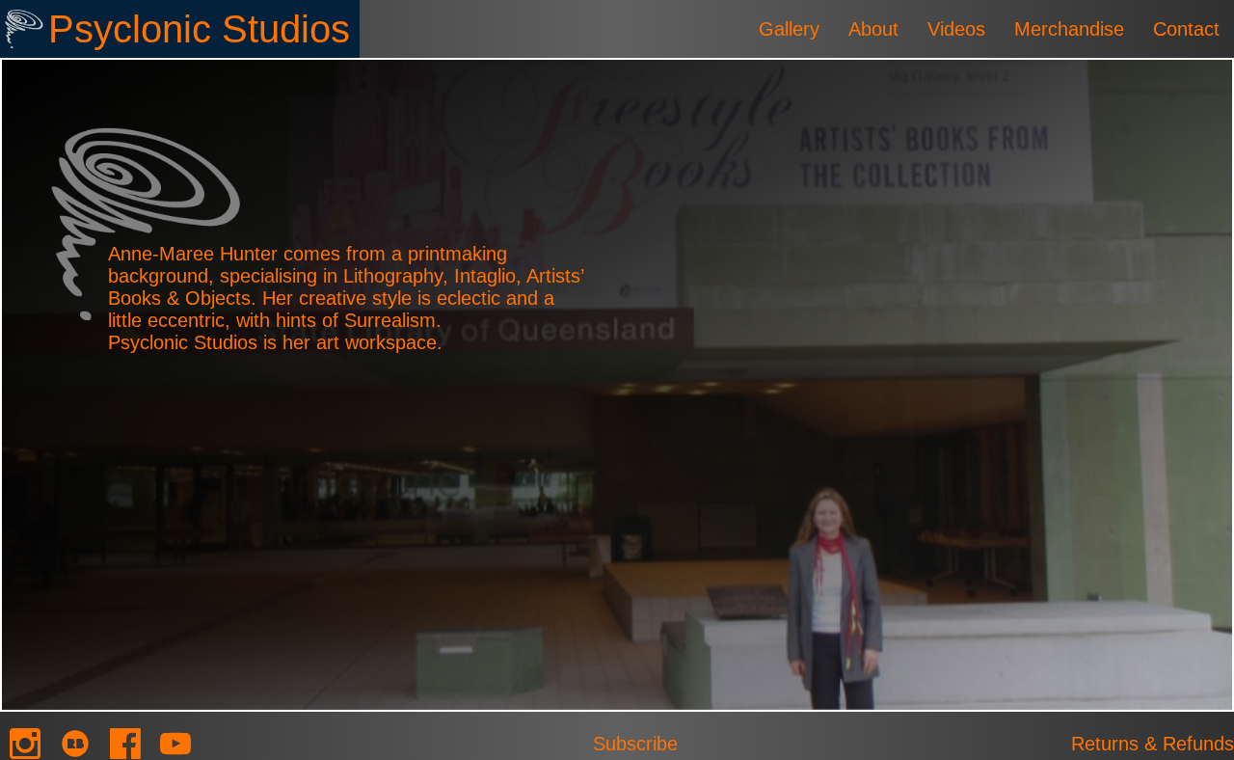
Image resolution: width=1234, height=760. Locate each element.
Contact (1186, 29)
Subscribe (635, 743)
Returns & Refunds (1152, 743)
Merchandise (1069, 29)
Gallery (789, 29)
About (873, 29)
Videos (956, 29)
